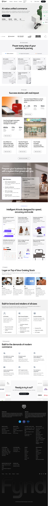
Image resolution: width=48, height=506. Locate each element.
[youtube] (45, 473)
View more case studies (23, 158)
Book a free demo (23, 393)
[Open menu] (32, 1)
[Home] (4, 1)
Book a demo (37, 1)
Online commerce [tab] (10, 53)
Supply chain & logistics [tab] (24, 53)
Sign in (43, 1)
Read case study (28, 114)
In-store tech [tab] (39, 53)
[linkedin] (39, 473)
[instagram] (41, 473)
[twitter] (43, 473)
